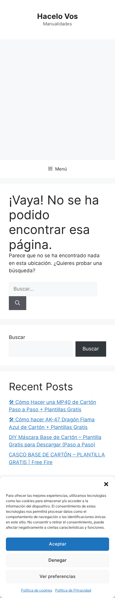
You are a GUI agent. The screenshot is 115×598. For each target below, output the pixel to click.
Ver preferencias (57, 576)
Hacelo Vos (57, 16)
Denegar (57, 560)
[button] (106, 484)
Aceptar (57, 544)
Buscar (17, 337)
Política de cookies (36, 590)
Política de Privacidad (73, 590)
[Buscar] (17, 303)
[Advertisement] (57, 99)
